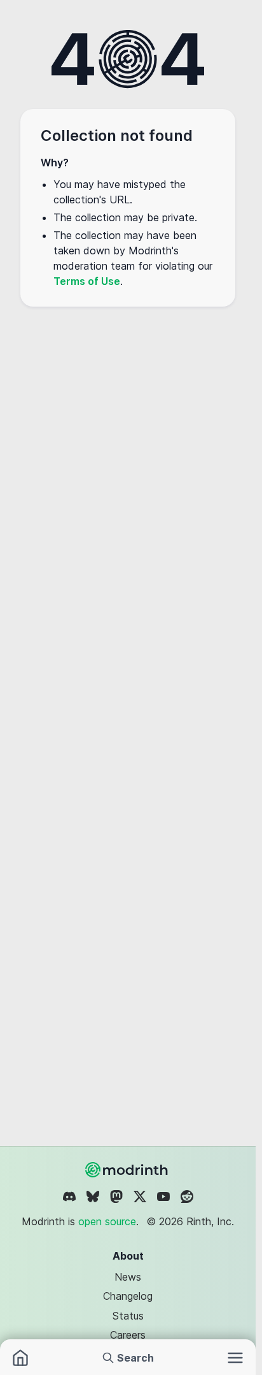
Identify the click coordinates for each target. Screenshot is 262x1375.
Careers (128, 1335)
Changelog (128, 1296)
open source (107, 1221)
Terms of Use (86, 281)
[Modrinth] (127, 1169)
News (127, 1277)
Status (128, 1315)
